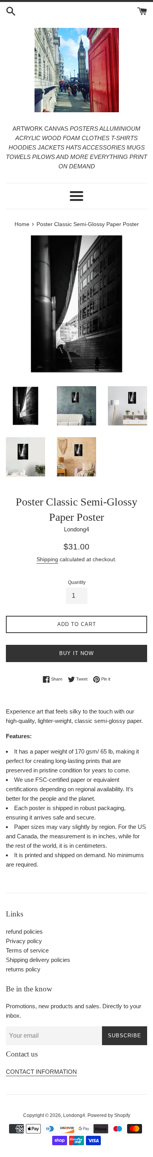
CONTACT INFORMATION (41, 1071)
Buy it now (76, 653)
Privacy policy (24, 941)
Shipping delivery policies (38, 959)
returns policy (23, 969)
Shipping (47, 559)
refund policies (24, 931)
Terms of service (27, 950)
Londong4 (74, 1115)
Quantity (77, 582)
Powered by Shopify (108, 1115)
